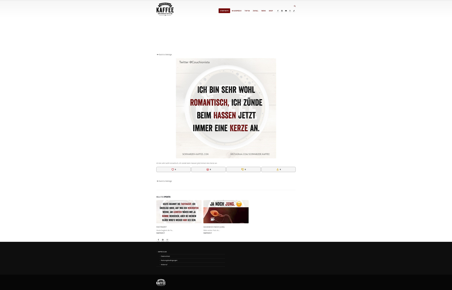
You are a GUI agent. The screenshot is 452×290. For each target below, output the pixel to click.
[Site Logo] (165, 9)
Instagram (167, 240)
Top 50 (247, 11)
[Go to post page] (179, 211)
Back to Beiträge (165, 54)
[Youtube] (286, 10)
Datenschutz (165, 256)
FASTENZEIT (161, 227)
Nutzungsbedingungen (169, 260)
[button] (295, 6)
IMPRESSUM (162, 252)
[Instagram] (290, 10)
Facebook (158, 240)
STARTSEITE (224, 11)
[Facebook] (278, 10)
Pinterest (163, 240)
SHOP (271, 11)
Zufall (255, 11)
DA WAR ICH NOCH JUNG (213, 227)
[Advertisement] (226, 35)
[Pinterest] (282, 10)
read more (160, 233)
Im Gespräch (236, 11)
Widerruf (164, 265)
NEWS (263, 11)
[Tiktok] (294, 10)
